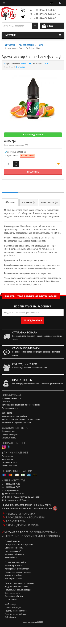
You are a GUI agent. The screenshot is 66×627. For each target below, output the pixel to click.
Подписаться (34, 320)
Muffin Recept (10, 604)
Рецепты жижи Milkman (15, 614)
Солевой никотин (13, 541)
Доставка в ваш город (11, 398)
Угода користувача (10, 408)
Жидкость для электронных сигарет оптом (21, 419)
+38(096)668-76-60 (45, 18)
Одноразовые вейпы (14, 548)
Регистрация (7, 456)
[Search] (35, 26)
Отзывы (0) (30, 202)
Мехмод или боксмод (14, 554)
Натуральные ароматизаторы (18, 590)
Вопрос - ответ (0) (49, 202)
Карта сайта (7, 413)
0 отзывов (20, 67)
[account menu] (60, 3)
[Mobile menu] (4, 3)
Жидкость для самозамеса (16, 586)
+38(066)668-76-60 (45, 10)
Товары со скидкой (10, 434)
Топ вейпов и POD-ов (14, 596)
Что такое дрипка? (13, 551)
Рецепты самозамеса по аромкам (19, 583)
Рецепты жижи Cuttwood (15, 611)
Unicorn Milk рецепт (13, 607)
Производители (9, 431)
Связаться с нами (9, 465)
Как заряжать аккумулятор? (17, 569)
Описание (11, 202)
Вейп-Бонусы (10, 617)
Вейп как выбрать (12, 593)
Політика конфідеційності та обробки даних (21, 405)
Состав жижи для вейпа (15, 562)
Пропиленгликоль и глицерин (18, 572)
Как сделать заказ (9, 462)
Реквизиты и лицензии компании (16, 422)
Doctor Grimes (11, 599)
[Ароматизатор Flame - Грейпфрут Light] (33, 98)
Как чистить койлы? (13, 575)
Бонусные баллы (9, 438)
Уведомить (33, 171)
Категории (10, 35)
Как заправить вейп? (14, 578)
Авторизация (7, 459)
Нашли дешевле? (34, 134)
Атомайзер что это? (13, 565)
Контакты (6, 401)
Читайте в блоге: (16, 532)
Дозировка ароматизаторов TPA (19, 544)
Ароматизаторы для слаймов (14, 416)
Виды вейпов (11, 557)
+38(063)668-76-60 (45, 14)
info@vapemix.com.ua (14, 493)
